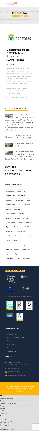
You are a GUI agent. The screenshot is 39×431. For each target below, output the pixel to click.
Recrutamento (11, 344)
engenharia (29, 222)
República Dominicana (12, 249)
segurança (9, 254)
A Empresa (3, 396)
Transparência (11, 351)
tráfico (27, 254)
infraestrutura (10, 231)
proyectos (17, 240)
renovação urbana (25, 245)
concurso (8, 218)
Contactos (3, 413)
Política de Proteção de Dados (16, 337)
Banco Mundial (10, 204)
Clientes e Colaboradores (8, 403)
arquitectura (9, 200)
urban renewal (10, 258)
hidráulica (27, 227)
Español (9, 422)
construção (26, 218)
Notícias (2, 411)
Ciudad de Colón (11, 213)
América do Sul (21, 191)
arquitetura (19, 200)
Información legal (12, 334)
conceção (21, 213)
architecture (21, 195)
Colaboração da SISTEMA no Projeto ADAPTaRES (18, 54)
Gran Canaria (18, 227)
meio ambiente (21, 231)
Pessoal (2, 401)
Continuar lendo (16, 98)
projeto (8, 240)
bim (19, 204)
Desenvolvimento (11, 222)
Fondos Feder (11, 348)
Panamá (17, 236)
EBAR (21, 222)
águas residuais (27, 258)
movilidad (9, 236)
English (8, 425)
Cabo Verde (26, 204)
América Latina (10, 195)
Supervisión (18, 254)
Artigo (12, 64)
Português (11, 429)
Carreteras (17, 209)
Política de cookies (12, 341)
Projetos (2, 408)
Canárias (8, 209)
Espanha (8, 227)
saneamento (25, 249)
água (18, 258)
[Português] (4, 418)
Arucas (28, 200)
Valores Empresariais (6, 398)
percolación (26, 236)
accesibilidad (10, 191)
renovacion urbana (11, 245)
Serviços (2, 406)
